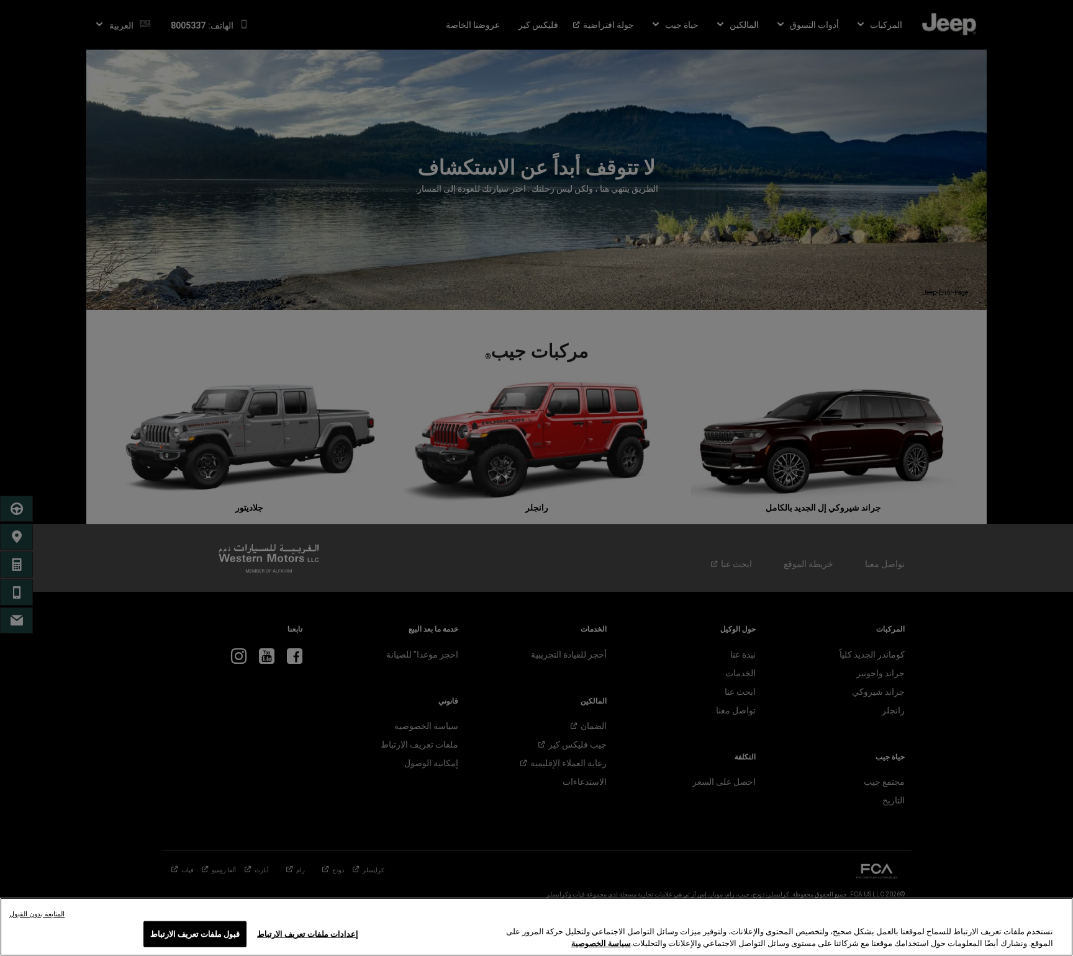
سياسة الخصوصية (601, 943)
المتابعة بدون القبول (37, 914)
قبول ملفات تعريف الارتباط (195, 934)
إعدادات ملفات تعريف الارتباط (307, 934)
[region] (536, 927)
